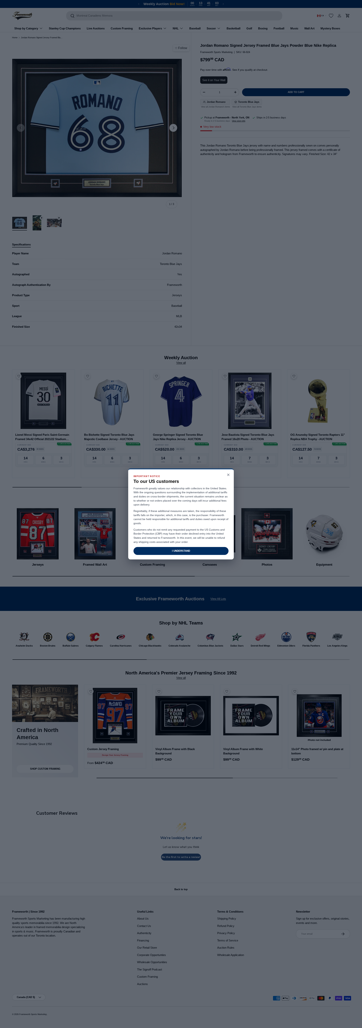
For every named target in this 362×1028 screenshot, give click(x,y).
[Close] (228, 475)
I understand (181, 550)
